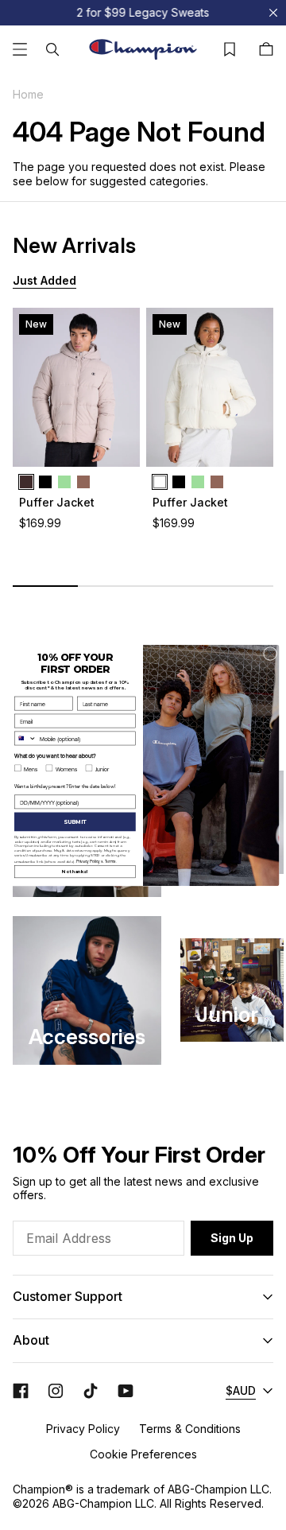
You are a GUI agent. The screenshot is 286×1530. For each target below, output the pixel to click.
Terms (110, 860)
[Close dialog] (270, 653)
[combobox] (25, 738)
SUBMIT (75, 821)
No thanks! (74, 871)
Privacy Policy (88, 860)
